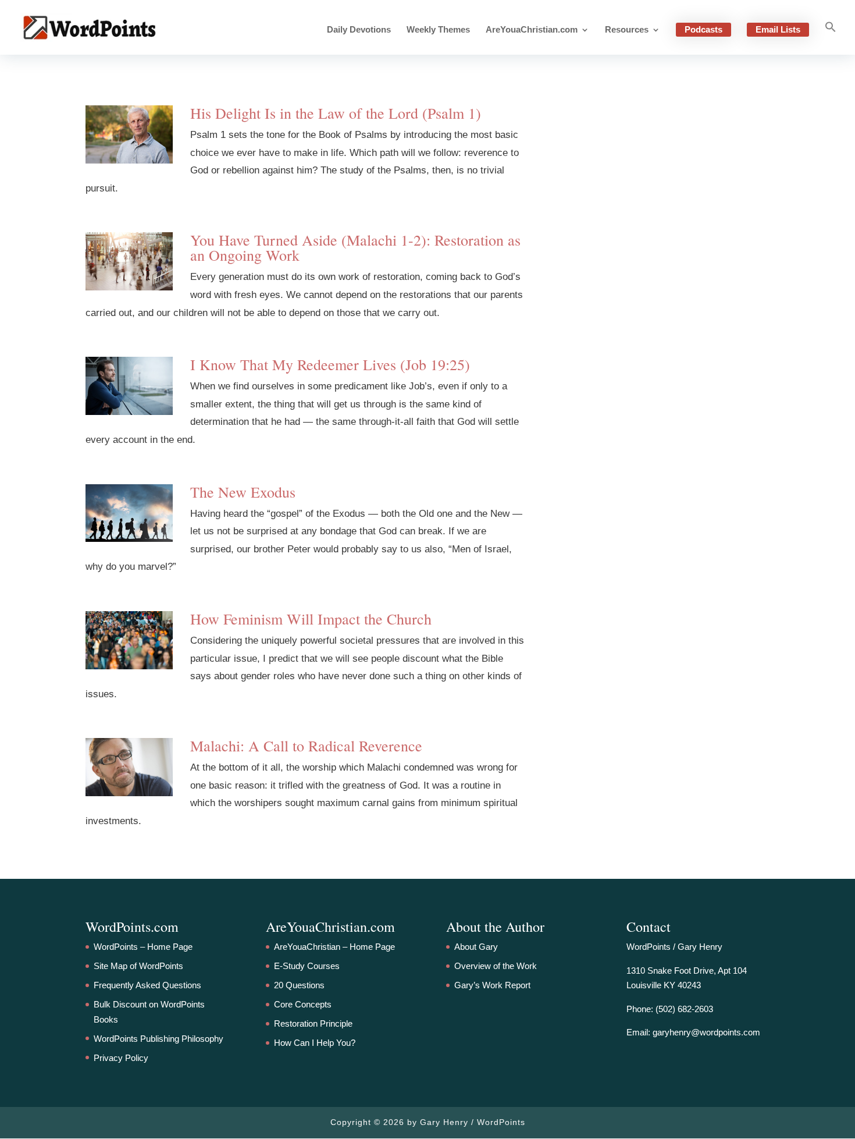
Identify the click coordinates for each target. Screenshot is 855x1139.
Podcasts (703, 29)
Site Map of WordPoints (138, 966)
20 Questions (299, 985)
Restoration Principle (313, 1023)
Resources (627, 30)
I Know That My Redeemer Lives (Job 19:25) (330, 364)
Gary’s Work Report (492, 985)
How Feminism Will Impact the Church (311, 619)
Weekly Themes (438, 30)
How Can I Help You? (314, 1043)
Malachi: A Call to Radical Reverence (306, 745)
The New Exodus (242, 492)
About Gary (476, 947)
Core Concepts (303, 1004)
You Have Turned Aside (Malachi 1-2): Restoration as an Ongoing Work (355, 247)
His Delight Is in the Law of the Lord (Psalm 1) (335, 113)
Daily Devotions (359, 30)
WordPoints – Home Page (143, 947)
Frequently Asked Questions (147, 985)
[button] (830, 38)
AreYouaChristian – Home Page (334, 947)
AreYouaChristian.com (532, 30)
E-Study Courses (307, 966)
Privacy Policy (121, 1058)
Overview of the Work (495, 966)
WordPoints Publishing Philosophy (158, 1039)
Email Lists (778, 29)
